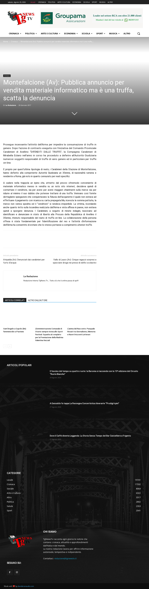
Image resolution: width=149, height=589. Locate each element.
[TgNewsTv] (21, 18)
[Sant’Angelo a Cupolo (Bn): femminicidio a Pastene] (17, 316)
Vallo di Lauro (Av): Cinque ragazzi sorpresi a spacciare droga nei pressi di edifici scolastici (74, 261)
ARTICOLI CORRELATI (15, 300)
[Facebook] (6, 134)
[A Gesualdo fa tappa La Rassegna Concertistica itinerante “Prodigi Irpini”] (27, 416)
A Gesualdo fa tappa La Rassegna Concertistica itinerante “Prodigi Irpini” (84, 403)
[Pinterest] (19, 134)
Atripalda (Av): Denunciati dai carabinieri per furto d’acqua (24, 261)
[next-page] (9, 346)
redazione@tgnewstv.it (65, 558)
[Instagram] (17, 572)
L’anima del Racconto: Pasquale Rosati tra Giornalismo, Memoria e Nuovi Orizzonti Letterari (81, 332)
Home (5, 41)
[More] (33, 134)
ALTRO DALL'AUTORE (37, 300)
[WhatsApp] (26, 134)
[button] (138, 33)
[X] (13, 134)
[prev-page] (5, 346)
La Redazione (11, 105)
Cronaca (14, 41)
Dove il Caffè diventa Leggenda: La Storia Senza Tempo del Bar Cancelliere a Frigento (90, 436)
